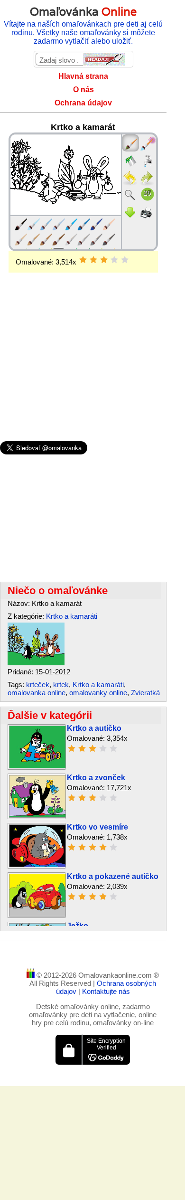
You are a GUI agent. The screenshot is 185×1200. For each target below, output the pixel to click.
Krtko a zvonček (96, 778)
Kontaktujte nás (106, 991)
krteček (37, 684)
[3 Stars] (104, 260)
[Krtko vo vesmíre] (37, 864)
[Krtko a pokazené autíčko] (37, 914)
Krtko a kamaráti (71, 616)
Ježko (77, 926)
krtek (61, 684)
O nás (83, 89)
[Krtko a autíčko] (37, 766)
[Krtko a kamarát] (36, 663)
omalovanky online (98, 693)
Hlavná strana (83, 76)
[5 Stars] (125, 260)
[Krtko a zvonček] (37, 815)
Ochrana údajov (83, 103)
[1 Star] (83, 260)
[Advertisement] (83, 341)
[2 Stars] (93, 260)
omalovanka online (36, 693)
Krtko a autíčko (94, 728)
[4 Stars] (114, 260)
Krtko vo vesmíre (97, 827)
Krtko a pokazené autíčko (112, 876)
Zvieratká (145, 693)
